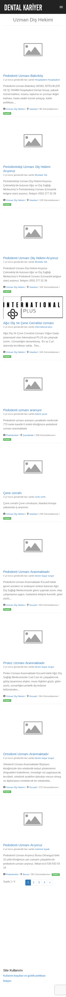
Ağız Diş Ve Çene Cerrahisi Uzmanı (28, 323)
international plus (43, 327)
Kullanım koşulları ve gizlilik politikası (24, 975)
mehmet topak (42, 849)
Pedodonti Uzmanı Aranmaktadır (26, 572)
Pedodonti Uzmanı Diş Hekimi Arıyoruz (30, 258)
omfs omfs (40, 497)
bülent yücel (41, 414)
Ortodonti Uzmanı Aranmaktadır (26, 754)
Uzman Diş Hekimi (15, 109)
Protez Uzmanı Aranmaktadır (24, 663)
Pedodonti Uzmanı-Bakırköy (23, 75)
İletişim (7, 981)
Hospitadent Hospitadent (47, 80)
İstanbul (33, 109)
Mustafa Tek (41, 175)
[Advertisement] (33, 921)
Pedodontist (12, 435)
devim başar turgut (44, 576)
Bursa (26, 874)
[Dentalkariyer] (23, 7)
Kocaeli (33, 605)
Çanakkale (28, 435)
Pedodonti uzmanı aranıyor (22, 410)
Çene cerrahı (12, 493)
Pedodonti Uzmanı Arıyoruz (22, 845)
